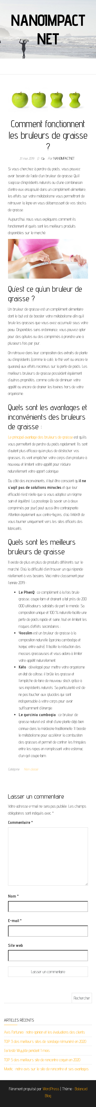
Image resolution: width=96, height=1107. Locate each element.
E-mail (15, 920)
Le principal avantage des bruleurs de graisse (40, 437)
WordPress (51, 1088)
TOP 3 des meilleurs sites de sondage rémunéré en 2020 (45, 1041)
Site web (15, 945)
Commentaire (20, 822)
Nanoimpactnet (48, 29)
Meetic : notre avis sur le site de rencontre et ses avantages (46, 1068)
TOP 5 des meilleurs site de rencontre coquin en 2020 (42, 1059)
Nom (13, 896)
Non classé (31, 769)
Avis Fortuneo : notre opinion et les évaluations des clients (44, 1032)
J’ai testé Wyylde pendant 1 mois (27, 1050)
